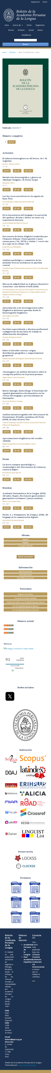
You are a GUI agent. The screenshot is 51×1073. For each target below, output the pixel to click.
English (25, 542)
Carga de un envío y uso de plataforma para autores (25, 602)
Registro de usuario (25, 594)
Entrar (29, 25)
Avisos (40, 30)
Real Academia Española (28, 959)
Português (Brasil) (25, 546)
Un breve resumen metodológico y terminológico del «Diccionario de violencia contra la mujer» (24, 467)
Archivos (21, 30)
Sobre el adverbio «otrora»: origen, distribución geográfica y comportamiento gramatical (23, 353)
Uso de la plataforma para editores (25, 606)
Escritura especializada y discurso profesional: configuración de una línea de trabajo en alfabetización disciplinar (25, 331)
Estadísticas (26, 35)
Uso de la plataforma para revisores (25, 610)
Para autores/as (25, 575)
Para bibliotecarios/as (25, 578)
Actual (31, 30)
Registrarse (40, 25)
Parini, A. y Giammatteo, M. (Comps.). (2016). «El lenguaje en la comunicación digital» (25, 516)
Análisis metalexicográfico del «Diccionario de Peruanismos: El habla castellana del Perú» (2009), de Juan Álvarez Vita (25, 417)
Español (25, 539)
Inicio (7, 25)
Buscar (11, 30)
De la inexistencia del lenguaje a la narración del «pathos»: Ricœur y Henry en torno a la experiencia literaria (24, 217)
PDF (12, 142)
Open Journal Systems (27, 1065)
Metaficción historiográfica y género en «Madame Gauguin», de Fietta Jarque (21, 178)
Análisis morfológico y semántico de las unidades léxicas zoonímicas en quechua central (22, 262)
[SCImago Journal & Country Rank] (18, 649)
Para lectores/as (25, 571)
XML (18, 171)
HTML (29, 171)
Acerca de (17, 25)
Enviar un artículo (25, 557)
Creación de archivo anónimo (25, 598)
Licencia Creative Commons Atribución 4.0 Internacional (38, 960)
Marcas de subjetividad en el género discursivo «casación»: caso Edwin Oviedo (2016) (25, 285)
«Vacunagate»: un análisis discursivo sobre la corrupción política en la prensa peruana (24, 373)
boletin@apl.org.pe (13, 1039)
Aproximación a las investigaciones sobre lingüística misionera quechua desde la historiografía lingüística (22, 310)
